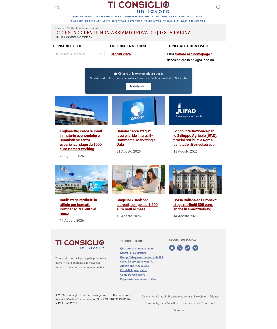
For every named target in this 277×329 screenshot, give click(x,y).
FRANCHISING (76, 21)
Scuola (119, 16)
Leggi (199, 16)
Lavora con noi (191, 303)
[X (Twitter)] (180, 248)
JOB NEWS (90, 21)
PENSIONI (167, 21)
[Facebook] (172, 248)
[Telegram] (195, 248)
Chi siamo (148, 296)
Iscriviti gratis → (138, 86)
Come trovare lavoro (132, 274)
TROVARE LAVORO (152, 21)
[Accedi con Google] (58, 7)
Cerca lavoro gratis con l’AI (137, 261)
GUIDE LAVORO (180, 21)
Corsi (164, 16)
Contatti (161, 296)
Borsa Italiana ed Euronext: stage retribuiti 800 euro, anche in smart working (195, 204)
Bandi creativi (186, 16)
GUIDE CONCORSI (197, 21)
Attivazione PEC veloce (134, 266)
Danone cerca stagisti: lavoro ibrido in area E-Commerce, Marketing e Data (136, 138)
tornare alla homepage (192, 54)
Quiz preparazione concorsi (137, 248)
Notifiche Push (170, 303)
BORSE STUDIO (135, 21)
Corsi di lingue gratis (133, 270)
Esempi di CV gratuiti (133, 252)
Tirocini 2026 (120, 54)
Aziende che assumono (137, 16)
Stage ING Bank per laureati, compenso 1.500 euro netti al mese (137, 204)
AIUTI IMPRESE (103, 21)
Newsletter (200, 296)
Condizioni (208, 303)
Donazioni (180, 310)
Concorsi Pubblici (103, 16)
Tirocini (173, 16)
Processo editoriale (180, 296)
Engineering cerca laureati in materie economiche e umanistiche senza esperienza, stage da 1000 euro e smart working (81, 140)
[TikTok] (187, 248)
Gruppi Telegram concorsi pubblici (141, 257)
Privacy (214, 296)
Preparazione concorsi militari (138, 279)
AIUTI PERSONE (119, 21)
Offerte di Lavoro (82, 16)
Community (152, 303)
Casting (155, 16)
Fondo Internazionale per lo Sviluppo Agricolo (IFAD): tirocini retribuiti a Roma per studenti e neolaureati (195, 138)
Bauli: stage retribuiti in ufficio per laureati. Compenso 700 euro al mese (78, 207)
